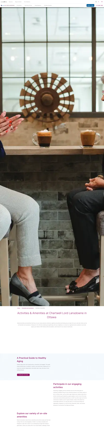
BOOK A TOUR (90, 5)
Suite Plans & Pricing (28, 5)
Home (18, 308)
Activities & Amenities (48, 5)
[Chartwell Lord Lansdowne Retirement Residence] (7, 5)
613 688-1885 (99, 5)
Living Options (19, 5)
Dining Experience (38, 5)
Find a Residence (27, 1)
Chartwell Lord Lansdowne (28, 308)
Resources (11, 1)
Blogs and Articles (18, 1)
